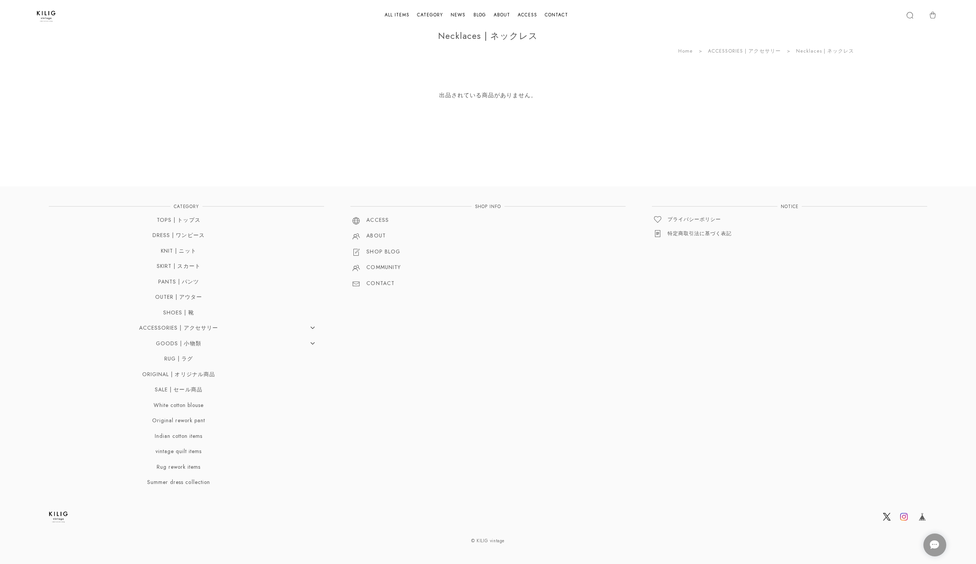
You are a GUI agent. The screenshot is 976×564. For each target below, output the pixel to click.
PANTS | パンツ (178, 281)
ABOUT (502, 14)
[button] (909, 15)
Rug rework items (179, 467)
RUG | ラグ (178, 358)
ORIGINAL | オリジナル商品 (178, 374)
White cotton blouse (179, 405)
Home (685, 50)
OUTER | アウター (178, 297)
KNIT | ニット (178, 251)
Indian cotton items (178, 436)
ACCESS (527, 14)
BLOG (480, 14)
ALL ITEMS (397, 14)
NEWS (458, 14)
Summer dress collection (178, 482)
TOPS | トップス (178, 220)
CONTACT (556, 14)
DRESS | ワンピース (178, 235)
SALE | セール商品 (178, 389)
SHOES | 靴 (178, 312)
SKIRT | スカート (178, 266)
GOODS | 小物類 (178, 343)
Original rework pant (178, 420)
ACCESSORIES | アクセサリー (744, 50)
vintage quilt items (179, 451)
